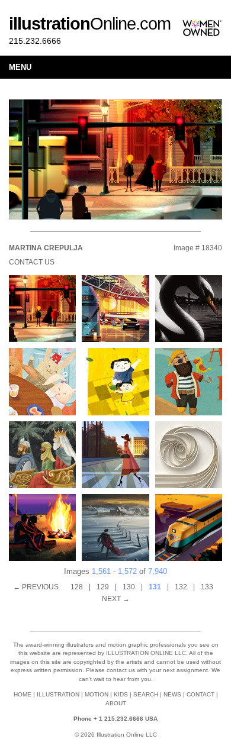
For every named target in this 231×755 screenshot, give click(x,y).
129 (103, 587)
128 (76, 587)
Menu (20, 67)
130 (129, 587)
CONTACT (200, 694)
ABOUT (115, 703)
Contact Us (31, 262)
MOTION (96, 694)
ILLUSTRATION (58, 694)
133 (207, 587)
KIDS (121, 694)
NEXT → (116, 599)
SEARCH (145, 694)
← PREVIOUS (36, 587)
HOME (22, 694)
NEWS (172, 694)
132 (181, 587)
